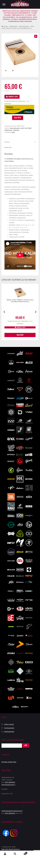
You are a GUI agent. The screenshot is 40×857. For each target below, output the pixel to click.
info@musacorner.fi (8, 784)
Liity (25, 745)
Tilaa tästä (17, 118)
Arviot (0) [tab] (7, 147)
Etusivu (6, 26)
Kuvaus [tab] (6, 142)
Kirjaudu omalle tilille (8, 762)
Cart (23, 852)
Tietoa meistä (9, 724)
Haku (15, 854)
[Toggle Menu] (3, 4)
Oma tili (5, 854)
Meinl (13, 132)
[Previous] (4, 312)
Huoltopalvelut (9, 731)
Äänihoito (16, 130)
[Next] (35, 312)
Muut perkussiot (24, 26)
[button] (35, 36)
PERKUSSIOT (14, 26)
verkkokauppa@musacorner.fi (12, 811)
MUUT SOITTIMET (26, 128)
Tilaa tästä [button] (20, 335)
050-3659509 (10, 782)
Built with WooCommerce (10, 849)
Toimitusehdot (9, 728)
